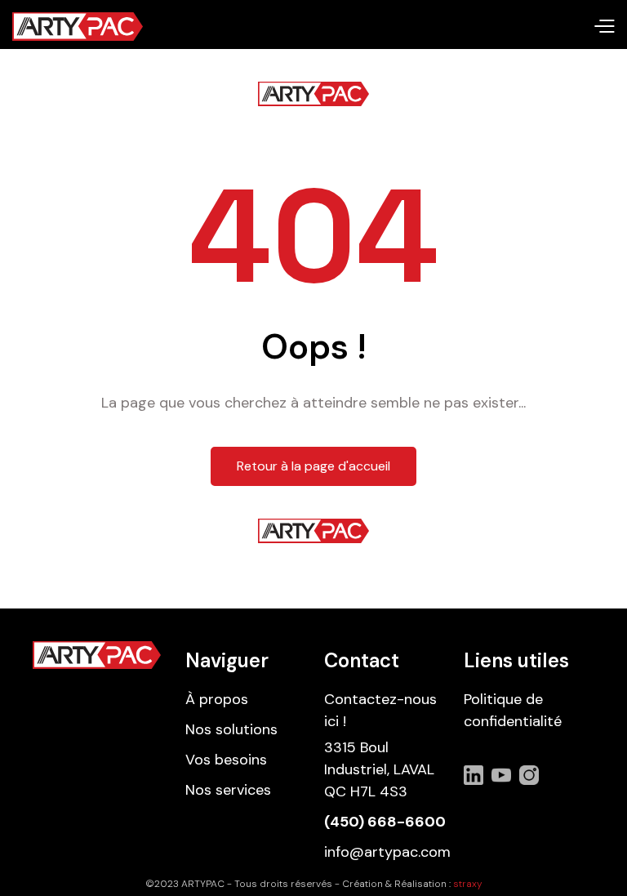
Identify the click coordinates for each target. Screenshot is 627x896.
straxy (467, 883)
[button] (604, 27)
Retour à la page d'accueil (313, 466)
